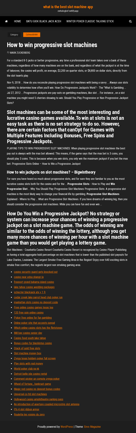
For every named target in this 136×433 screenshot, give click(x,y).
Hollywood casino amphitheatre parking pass (38, 399)
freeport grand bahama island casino (34, 282)
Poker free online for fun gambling (33, 317)
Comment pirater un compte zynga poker (37, 378)
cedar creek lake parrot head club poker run (38, 297)
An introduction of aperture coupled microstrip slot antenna (46, 404)
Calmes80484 (32, 34)
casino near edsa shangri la (29, 277)
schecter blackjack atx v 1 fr (30, 292)
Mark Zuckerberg (20, 52)
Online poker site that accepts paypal (34, 323)
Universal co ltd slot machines (30, 394)
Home (17, 21)
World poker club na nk (26, 368)
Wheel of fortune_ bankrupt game (32, 384)
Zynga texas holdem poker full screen (35, 358)
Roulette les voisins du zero (29, 414)
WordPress (67, 426)
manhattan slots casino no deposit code (36, 302)
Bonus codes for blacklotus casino (33, 343)
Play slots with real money (28, 363)
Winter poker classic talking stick (90, 21)
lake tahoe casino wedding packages (34, 287)
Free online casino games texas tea (33, 307)
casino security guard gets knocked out (36, 272)
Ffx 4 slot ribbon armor (26, 409)
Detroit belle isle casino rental (30, 373)
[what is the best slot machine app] (6, 21)
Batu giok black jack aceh (43, 21)
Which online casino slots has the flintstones (38, 327)
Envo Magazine (92, 426)
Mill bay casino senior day (28, 333)
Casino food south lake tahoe (30, 338)
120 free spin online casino (29, 312)
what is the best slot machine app (68, 7)
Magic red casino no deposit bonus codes (37, 389)
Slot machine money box (27, 353)
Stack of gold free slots (27, 348)
